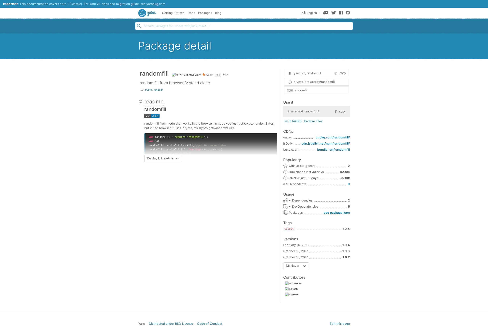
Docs (191, 13)
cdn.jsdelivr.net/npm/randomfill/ (326, 143)
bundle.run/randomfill (333, 149)
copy (343, 73)
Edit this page (340, 323)
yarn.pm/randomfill (307, 73)
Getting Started (173, 13)
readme (154, 101)
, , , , (303, 207)
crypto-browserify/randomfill (315, 82)
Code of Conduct (209, 323)
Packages (205, 13)
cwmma (294, 294)
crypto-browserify (188, 75)
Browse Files (313, 121)
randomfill (301, 90)
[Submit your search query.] (139, 26)
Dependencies (302, 200)
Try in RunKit (292, 121)
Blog (218, 13)
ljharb (293, 289)
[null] (152, 116)
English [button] (312, 13)
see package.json (337, 212)
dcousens (295, 283)
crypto (148, 89)
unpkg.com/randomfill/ (333, 137)
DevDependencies (305, 206)
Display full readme (160, 158)
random (158, 89)
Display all (293, 265)
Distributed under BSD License (171, 323)
